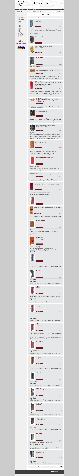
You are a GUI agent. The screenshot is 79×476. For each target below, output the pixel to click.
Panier (35, 9)
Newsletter (61, 6)
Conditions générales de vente (55, 471)
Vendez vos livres (29, 9)
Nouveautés (23, 9)
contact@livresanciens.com (20, 472)
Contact (38, 9)
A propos (19, 9)
